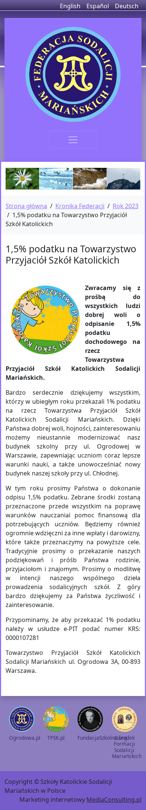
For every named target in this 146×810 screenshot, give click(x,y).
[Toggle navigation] (73, 140)
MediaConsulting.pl (114, 799)
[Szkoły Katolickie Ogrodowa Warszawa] (73, 74)
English (70, 6)
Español (97, 6)
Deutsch (127, 6)
